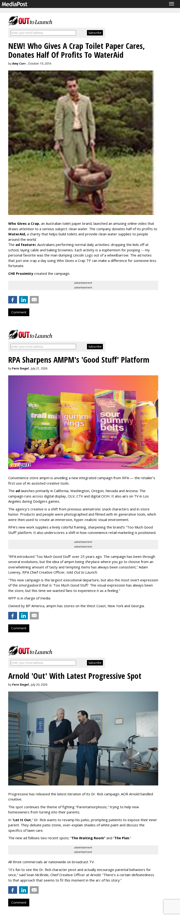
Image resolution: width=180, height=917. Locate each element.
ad (17, 490)
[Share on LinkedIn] (23, 299)
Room (99, 837)
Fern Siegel (20, 368)
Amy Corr (19, 64)
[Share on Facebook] (12, 299)
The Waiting (82, 837)
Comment (18, 312)
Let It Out (22, 819)
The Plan (121, 837)
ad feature (24, 244)
